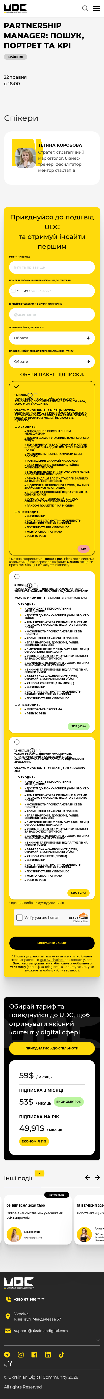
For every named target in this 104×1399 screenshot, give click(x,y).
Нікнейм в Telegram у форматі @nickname (35, 304)
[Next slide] (97, 1177)
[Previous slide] (87, 1177)
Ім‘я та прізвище (19, 257)
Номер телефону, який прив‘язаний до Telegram (40, 280)
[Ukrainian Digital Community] (15, 8)
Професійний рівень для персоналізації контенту (41, 351)
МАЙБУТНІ (15, 56)
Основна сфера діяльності (26, 327)
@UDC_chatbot (52, 960)
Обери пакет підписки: (52, 374)
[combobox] (19, 291)
